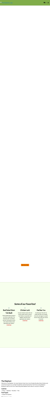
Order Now (9, 325)
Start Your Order (25, 265)
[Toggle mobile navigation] (48, 3)
